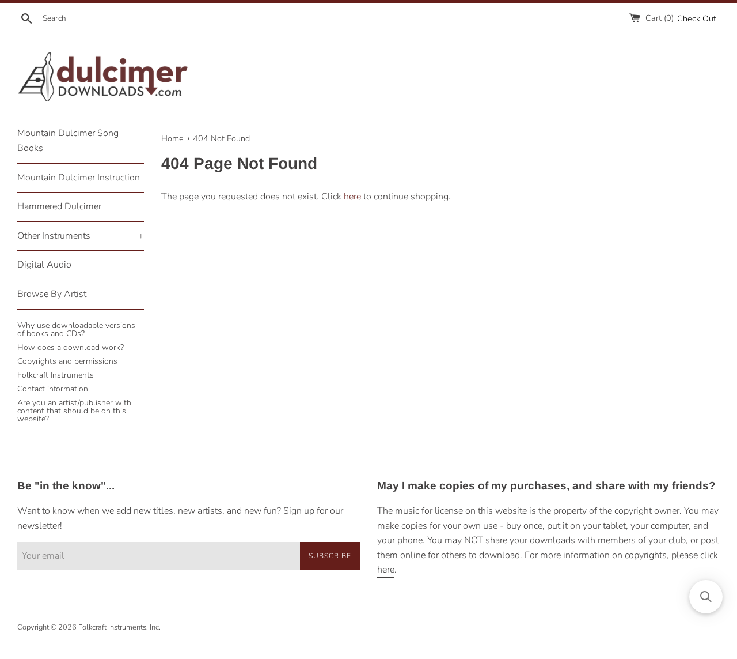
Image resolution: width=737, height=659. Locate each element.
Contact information (52, 388)
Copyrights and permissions (67, 361)
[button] (706, 596)
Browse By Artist (51, 294)
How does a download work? (70, 347)
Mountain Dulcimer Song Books (68, 141)
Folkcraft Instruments (55, 375)
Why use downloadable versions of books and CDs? (76, 329)
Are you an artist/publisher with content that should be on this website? (74, 410)
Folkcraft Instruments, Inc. (119, 627)
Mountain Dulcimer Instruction (78, 177)
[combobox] (99, 18)
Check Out (696, 18)
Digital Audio (44, 264)
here (352, 196)
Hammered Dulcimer (59, 206)
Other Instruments (80, 235)
